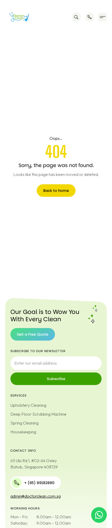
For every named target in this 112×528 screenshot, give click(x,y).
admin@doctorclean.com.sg (35, 496)
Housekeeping (23, 431)
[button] (102, 17)
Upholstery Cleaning (28, 405)
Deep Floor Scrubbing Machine (38, 414)
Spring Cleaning (24, 423)
